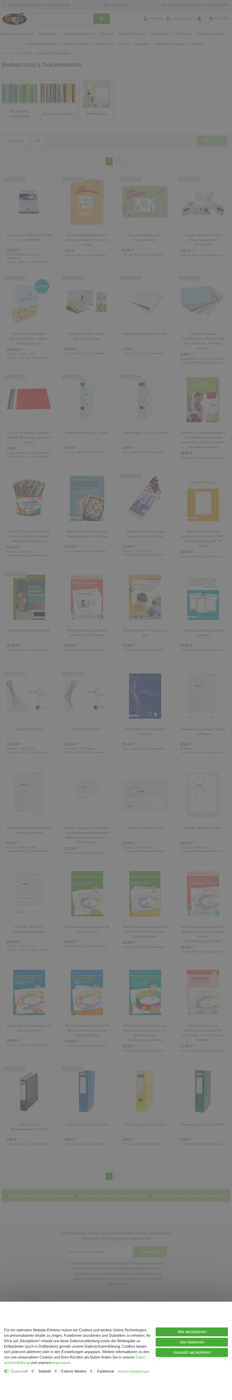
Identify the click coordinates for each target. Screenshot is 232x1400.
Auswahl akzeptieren (192, 1352)
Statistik (44, 1371)
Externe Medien (74, 1371)
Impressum (61, 1363)
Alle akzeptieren (191, 1332)
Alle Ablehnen (191, 1342)
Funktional (105, 1371)
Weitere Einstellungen (133, 1371)
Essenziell (19, 1371)
